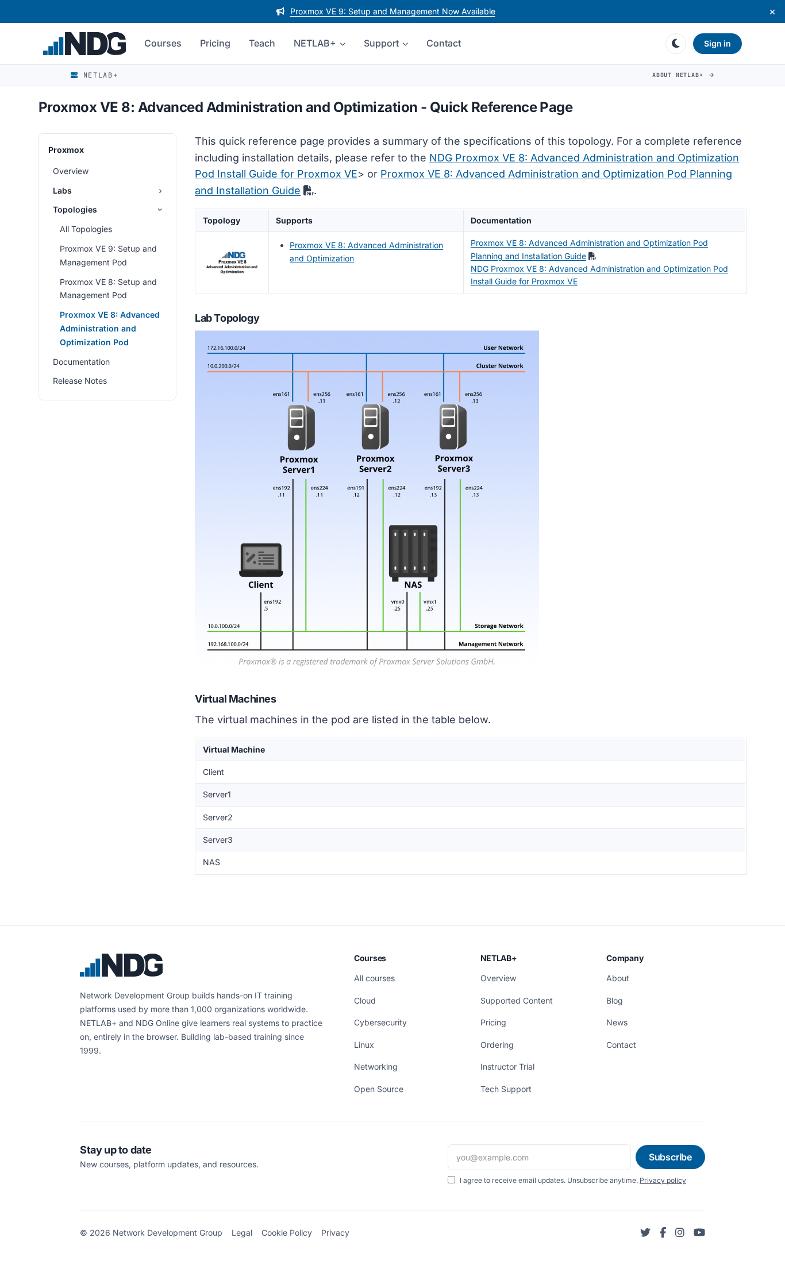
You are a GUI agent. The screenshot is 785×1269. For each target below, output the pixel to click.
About (617, 978)
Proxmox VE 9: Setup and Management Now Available (392, 11)
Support (381, 43)
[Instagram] (679, 1233)
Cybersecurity (380, 1022)
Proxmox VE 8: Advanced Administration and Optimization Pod (110, 328)
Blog (614, 1000)
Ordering (497, 1045)
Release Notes (80, 380)
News (617, 1022)
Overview (70, 171)
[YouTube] (699, 1233)
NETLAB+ (315, 43)
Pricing (215, 43)
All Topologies (86, 229)
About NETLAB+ (679, 75)
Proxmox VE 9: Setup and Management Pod (108, 255)
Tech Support (506, 1089)
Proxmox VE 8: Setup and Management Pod (108, 288)
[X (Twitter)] (645, 1233)
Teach (262, 43)
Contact (443, 43)
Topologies (75, 209)
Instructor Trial (507, 1066)
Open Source (378, 1089)
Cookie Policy (286, 1232)
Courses (163, 43)
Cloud (365, 1000)
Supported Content (516, 1000)
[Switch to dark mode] (675, 43)
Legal (242, 1232)
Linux (364, 1045)
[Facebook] (663, 1233)
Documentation (81, 361)
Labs (62, 190)
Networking (376, 1066)
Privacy (335, 1232)
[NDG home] (84, 43)
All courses (374, 978)
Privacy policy (663, 1180)
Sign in (717, 43)
